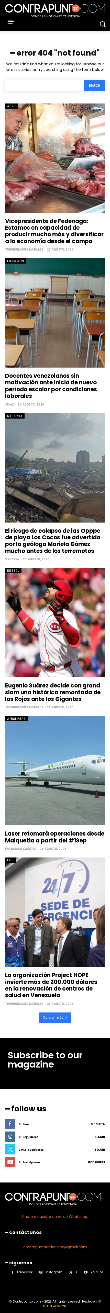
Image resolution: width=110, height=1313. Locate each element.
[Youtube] (86, 1272)
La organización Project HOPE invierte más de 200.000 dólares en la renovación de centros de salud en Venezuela (51, 985)
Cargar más (53, 1017)
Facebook (24, 1272)
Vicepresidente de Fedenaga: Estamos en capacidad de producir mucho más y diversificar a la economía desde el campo (54, 231)
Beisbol (13, 571)
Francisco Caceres (20, 849)
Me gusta (98, 1124)
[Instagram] (41, 1272)
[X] (71, 1272)
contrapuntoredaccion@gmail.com (55, 1247)
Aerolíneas (16, 719)
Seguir (100, 1137)
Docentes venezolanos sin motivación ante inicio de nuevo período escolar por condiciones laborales (51, 386)
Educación (15, 261)
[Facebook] (12, 1272)
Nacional (15, 416)
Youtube (97, 1272)
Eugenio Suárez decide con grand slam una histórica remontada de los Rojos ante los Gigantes (53, 692)
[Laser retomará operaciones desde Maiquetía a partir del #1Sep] (55, 770)
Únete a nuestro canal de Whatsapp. (55, 1216)
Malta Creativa (54, 1306)
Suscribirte (96, 1162)
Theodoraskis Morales (24, 249)
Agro (11, 106)
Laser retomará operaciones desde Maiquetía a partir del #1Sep (54, 837)
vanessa (12, 559)
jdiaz (9, 404)
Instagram (54, 1272)
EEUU (10, 860)
